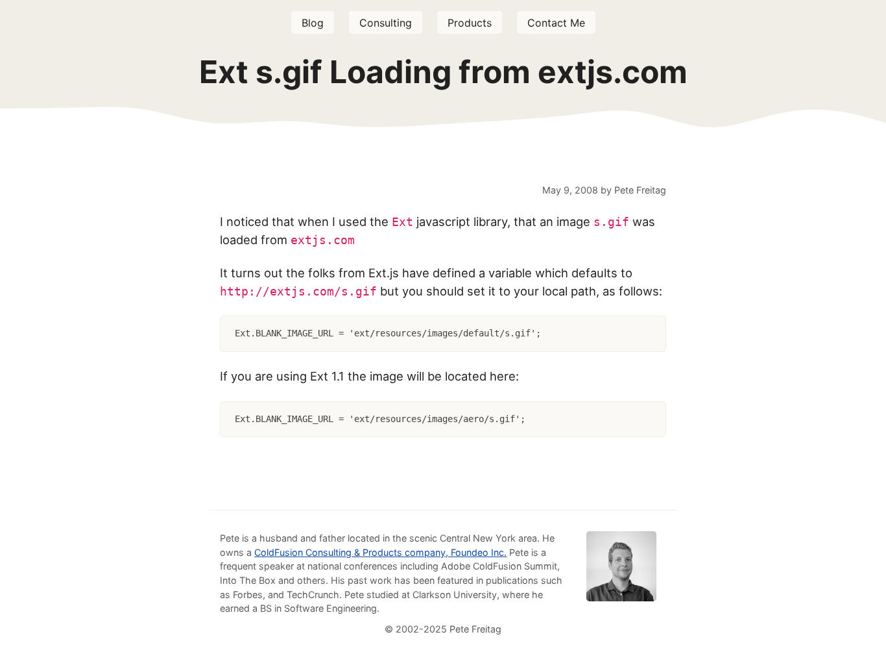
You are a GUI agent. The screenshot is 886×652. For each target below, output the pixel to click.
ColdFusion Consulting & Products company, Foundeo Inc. (380, 552)
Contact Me (556, 22)
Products (470, 22)
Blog (313, 22)
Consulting (385, 22)
